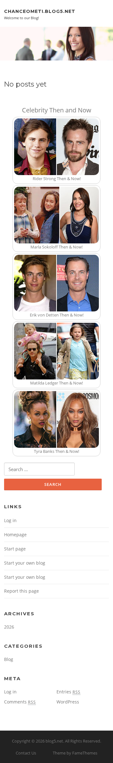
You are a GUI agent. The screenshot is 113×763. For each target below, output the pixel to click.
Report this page (21, 591)
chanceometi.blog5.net (39, 11)
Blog (8, 659)
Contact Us (26, 753)
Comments (20, 702)
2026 (9, 627)
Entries (68, 692)
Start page (15, 549)
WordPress (67, 702)
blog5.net (54, 741)
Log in (10, 520)
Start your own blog (24, 563)
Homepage (15, 535)
